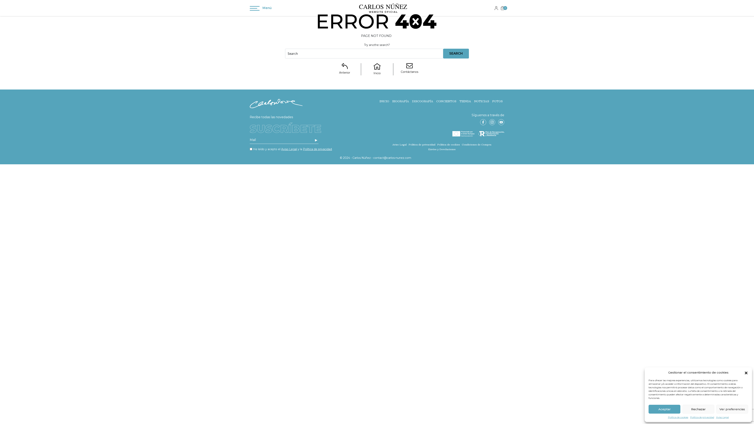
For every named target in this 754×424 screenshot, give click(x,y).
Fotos (497, 101)
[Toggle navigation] (255, 9)
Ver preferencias (732, 409)
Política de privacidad (702, 417)
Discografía (422, 101)
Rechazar (698, 409)
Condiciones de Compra (476, 144)
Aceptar (664, 409)
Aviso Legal (722, 417)
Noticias (481, 101)
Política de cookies (678, 417)
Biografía (400, 101)
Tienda (465, 101)
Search (456, 53)
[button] (746, 373)
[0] (502, 8)
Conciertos (446, 101)
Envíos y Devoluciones (442, 149)
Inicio (384, 101)
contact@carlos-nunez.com (392, 158)
